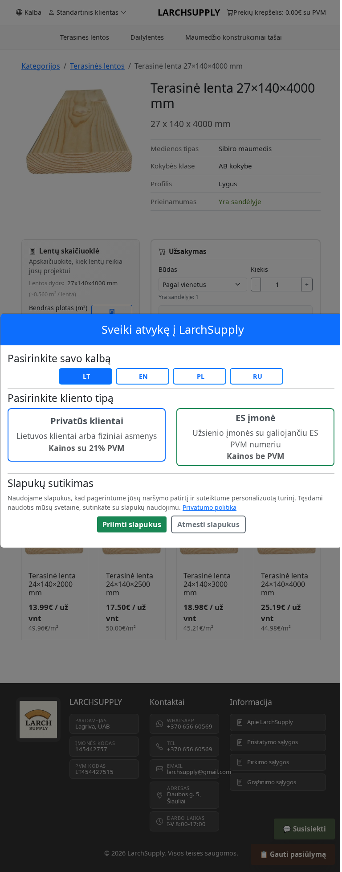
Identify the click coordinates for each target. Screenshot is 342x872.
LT (86, 376)
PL (200, 376)
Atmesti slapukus (208, 524)
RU (257, 376)
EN (143, 376)
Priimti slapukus (131, 524)
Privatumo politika (209, 507)
